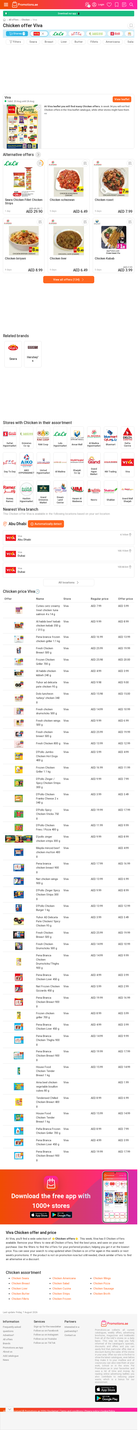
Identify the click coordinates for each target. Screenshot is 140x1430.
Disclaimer (52, 1411)
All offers (14, 20)
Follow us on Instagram (46, 1334)
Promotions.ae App (13, 1347)
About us (7, 1351)
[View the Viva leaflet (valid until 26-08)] (22, 127)
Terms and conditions (71, 1411)
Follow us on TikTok (44, 1342)
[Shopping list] (124, 5)
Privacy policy (92, 1411)
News (6, 1360)
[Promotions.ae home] (25, 4)
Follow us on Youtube (45, 1338)
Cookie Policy (108, 1411)
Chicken (26, 20)
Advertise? (8, 1335)
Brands (6, 1343)
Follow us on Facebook (46, 1330)
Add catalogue (10, 1356)
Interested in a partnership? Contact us (72, 1331)
